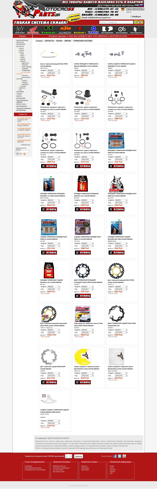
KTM (20, 90)
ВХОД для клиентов (59, 466)
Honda (112, 466)
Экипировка (85, 468)
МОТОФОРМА (20, 44)
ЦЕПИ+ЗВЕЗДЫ (26, 67)
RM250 (22, 57)
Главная (39, 41)
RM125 (22, 55)
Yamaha (112, 471)
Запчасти (84, 466)
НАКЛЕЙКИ (25, 84)
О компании (28, 466)
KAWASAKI (22, 88)
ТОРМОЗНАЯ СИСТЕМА (82, 41)
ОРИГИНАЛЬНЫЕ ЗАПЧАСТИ (22, 41)
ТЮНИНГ (24, 82)
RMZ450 (22, 61)
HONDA (21, 48)
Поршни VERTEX (23, 126)
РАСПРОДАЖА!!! (21, 106)
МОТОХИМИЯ (20, 98)
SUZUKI (21, 52)
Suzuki (112, 468)
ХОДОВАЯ (25, 68)
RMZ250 (22, 59)
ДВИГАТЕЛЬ (25, 63)
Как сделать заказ (59, 471)
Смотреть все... (26, 145)
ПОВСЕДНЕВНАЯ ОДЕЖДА (22, 101)
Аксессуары (85, 470)
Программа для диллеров (33, 468)
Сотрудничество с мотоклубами (35, 470)
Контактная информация (61, 468)
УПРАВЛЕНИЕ (26, 70)
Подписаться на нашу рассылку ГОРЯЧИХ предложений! (44, 456)
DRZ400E (23, 86)
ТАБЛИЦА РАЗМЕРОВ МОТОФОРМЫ (23, 109)
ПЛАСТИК (25, 75)
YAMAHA (21, 50)
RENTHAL (20, 142)
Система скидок (58, 470)
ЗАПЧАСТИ (20, 46)
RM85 (22, 54)
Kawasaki (113, 470)
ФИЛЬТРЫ (25, 65)
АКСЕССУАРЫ (21, 104)
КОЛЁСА (24, 80)
